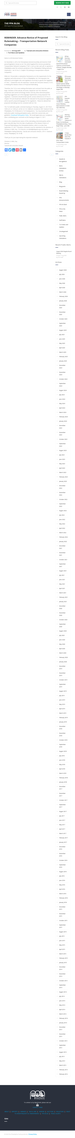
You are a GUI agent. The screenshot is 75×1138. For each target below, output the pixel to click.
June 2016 (62, 880)
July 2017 (61, 816)
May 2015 (62, 945)
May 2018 (62, 764)
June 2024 (62, 399)
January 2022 (63, 541)
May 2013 (62, 1061)
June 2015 (62, 940)
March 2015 (62, 954)
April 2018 (62, 769)
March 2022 (62, 532)
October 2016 (63, 860)
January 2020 (63, 662)
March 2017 (62, 833)
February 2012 (63, 1074)
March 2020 (62, 653)
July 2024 (61, 395)
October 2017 (63, 800)
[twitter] (61, 6)
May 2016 (62, 885)
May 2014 (62, 1005)
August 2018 (63, 751)
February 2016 (63, 898)
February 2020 (63, 657)
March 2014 (62, 1014)
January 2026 (63, 301)
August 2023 (63, 450)
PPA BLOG (45, 1113)
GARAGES (23, 1111)
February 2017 (63, 838)
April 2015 (62, 949)
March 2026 (62, 292)
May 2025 (62, 343)
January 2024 (63, 421)
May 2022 (62, 524)
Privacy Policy (33, 1134)
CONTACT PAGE (37, 1107)
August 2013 (63, 1052)
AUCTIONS (50, 1111)
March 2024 (62, 412)
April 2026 (62, 287)
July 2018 (61, 756)
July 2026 (61, 274)
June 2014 (62, 1001)
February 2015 (63, 958)
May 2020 (62, 644)
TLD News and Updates (51, 22)
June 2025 (62, 339)
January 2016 (63, 902)
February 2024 (63, 417)
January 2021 (63, 601)
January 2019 (63, 722)
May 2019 (62, 704)
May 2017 (62, 825)
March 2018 (62, 773)
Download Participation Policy (20, 115)
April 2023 (62, 468)
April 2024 (62, 408)
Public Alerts (62, 216)
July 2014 (61, 996)
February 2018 (63, 778)
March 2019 (62, 713)
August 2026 (63, 270)
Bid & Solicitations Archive (62, 168)
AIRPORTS (15, 1111)
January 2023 (63, 481)
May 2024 (62, 403)
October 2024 (63, 379)
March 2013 (62, 1065)
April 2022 (62, 528)
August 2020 (63, 631)
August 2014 (63, 992)
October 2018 (63, 740)
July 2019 (61, 695)
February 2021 (63, 597)
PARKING (42, 1111)
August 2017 (63, 811)
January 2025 (63, 361)
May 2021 (62, 584)
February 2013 (63, 1070)
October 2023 (63, 439)
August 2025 (63, 330)
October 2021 (63, 559)
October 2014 (63, 981)
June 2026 (62, 279)
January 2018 (63, 782)
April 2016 (62, 889)
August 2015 (63, 932)
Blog (60, 182)
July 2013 (61, 1056)
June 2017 (62, 820)
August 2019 (63, 691)
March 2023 (62, 472)
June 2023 (62, 459)
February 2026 (63, 296)
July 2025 (61, 334)
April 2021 (62, 588)
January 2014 (63, 1023)
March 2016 (62, 893)
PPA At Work (63, 204)
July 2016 (61, 876)
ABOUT (6, 1111)
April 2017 (62, 829)
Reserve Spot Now (62, 3)
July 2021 (61, 575)
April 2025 (62, 348)
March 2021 (62, 593)
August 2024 (63, 390)
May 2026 (62, 283)
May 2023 (62, 464)
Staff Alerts (62, 220)
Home (41, 22)
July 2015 (61, 936)
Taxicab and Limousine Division (37, 51)
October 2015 (63, 920)
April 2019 (62, 709)
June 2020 (62, 640)
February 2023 (63, 477)
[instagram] (65, 7)
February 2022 (63, 537)
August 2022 (63, 510)
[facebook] (57, 7)
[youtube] (69, 7)
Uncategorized (63, 231)
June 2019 (62, 700)
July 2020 (61, 635)
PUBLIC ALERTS (56, 1113)
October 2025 (63, 319)
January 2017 (63, 842)
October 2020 (63, 620)
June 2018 (62, 760)
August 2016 (63, 871)
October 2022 (63, 499)
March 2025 (62, 352)
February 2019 (63, 717)
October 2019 (63, 680)
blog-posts (62, 186)
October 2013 (63, 1041)
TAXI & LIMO (32, 1111)
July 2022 (61, 515)
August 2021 (63, 571)
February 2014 (63, 1018)
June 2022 (62, 519)
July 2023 (61, 455)
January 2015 (63, 962)
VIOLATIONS (60, 1111)
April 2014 (62, 1009)
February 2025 (63, 356)
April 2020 (62, 648)
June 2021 (62, 579)
